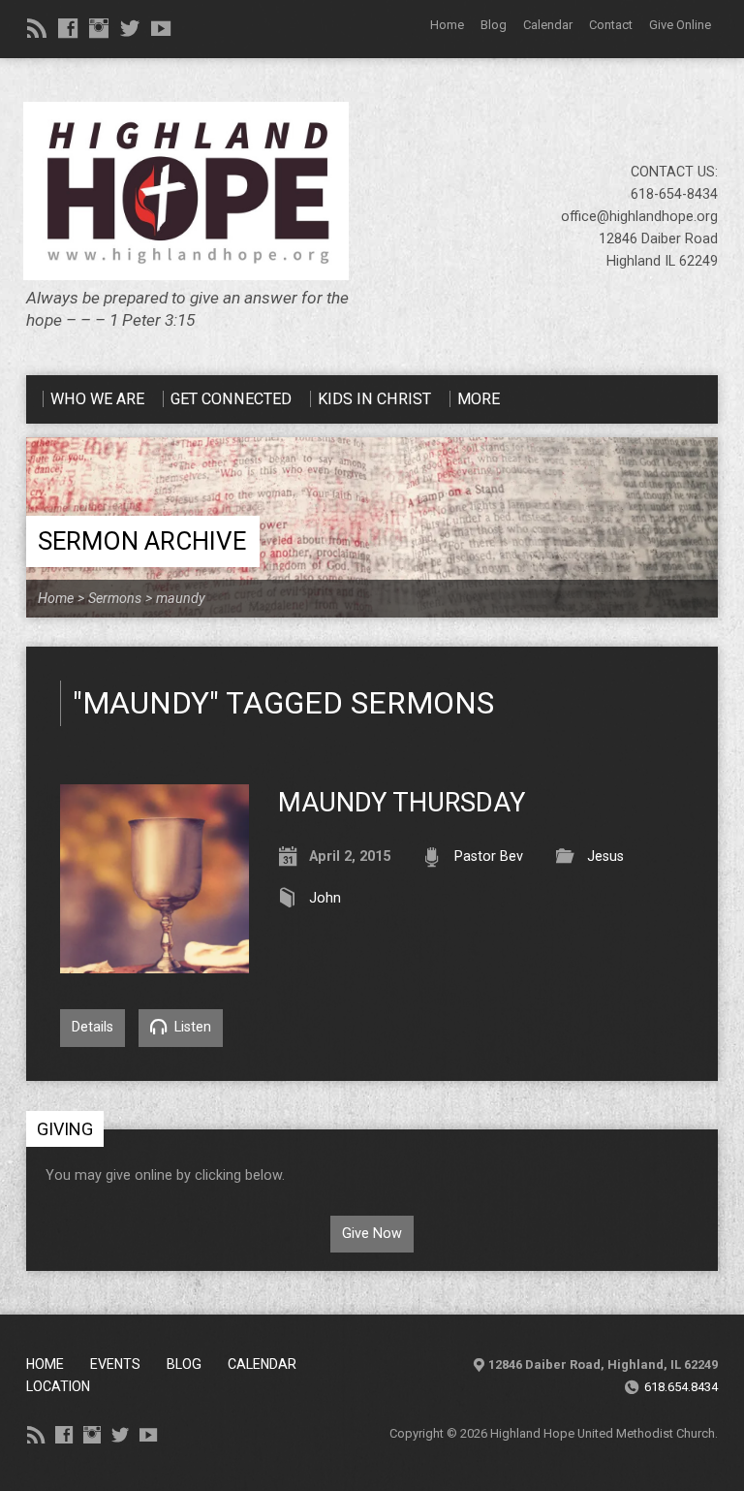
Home (447, 24)
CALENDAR (262, 1364)
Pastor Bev (488, 856)
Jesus (605, 856)
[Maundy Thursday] (154, 962)
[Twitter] (130, 28)
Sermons (114, 598)
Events (115, 1364)
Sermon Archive (142, 540)
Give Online (680, 24)
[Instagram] (98, 28)
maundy (180, 598)
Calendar (548, 24)
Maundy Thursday (401, 802)
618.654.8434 (681, 1387)
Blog (493, 24)
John (325, 898)
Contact (611, 24)
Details (92, 1027)
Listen (190, 1027)
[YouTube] (160, 28)
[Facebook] (68, 28)
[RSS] (36, 28)
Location (58, 1386)
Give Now (372, 1233)
